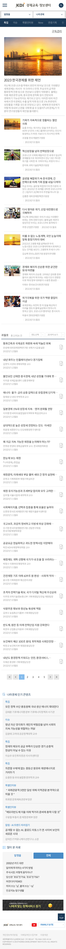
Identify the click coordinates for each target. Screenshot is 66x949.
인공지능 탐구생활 (15, 890)
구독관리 (57, 31)
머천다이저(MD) (14, 881)
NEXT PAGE (56, 677)
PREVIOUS (15, 677)
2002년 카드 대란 (14, 863)
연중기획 (52, 22)
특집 (6, 22)
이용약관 (44, 935)
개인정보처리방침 (10, 935)
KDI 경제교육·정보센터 (33, 5)
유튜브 (34, 925)
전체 (48, 855)
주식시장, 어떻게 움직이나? (19, 872)
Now (40, 22)
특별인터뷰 (27, 22)
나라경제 (40, 14)
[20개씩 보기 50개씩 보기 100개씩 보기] (55, 334)
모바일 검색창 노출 (61, 5)
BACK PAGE (9, 677)
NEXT (50, 677)
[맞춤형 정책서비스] (33, 905)
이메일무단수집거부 (29, 935)
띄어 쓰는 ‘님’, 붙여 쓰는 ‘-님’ (20, 886)
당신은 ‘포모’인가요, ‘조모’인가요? (22, 877)
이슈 (15, 22)
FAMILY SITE (47, 924)
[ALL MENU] (5, 5)
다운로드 (61, 347)
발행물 (7, 14)
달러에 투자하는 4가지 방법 (19, 867)
